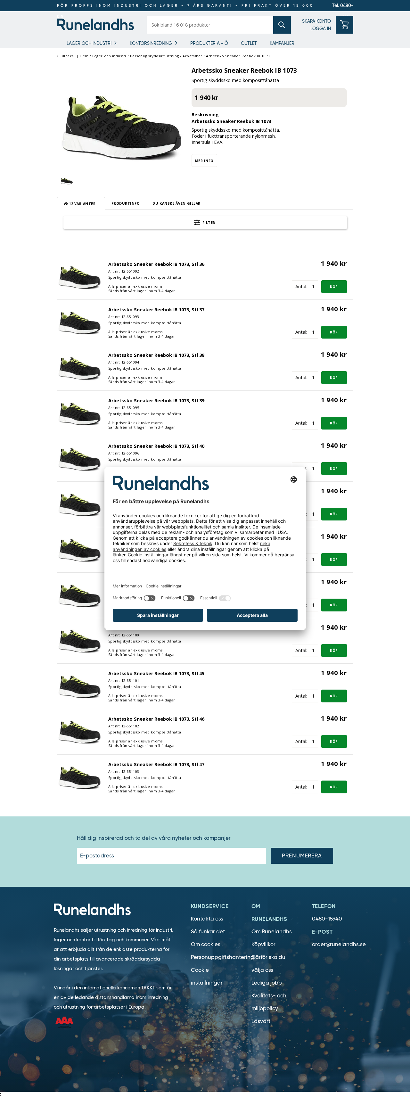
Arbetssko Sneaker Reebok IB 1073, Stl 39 (156, 400)
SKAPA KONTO (316, 21)
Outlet (249, 43)
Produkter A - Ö (209, 43)
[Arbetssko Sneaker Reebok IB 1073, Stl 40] (79, 458)
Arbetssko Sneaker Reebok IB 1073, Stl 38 (156, 355)
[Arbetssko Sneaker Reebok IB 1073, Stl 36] (79, 277)
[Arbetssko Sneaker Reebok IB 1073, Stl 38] (79, 367)
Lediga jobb (266, 982)
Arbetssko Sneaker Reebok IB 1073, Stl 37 (156, 310)
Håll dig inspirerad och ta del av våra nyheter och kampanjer (154, 838)
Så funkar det (208, 931)
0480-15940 (327, 918)
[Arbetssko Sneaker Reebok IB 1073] (121, 126)
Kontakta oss (207, 918)
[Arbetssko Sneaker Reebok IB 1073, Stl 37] (79, 322)
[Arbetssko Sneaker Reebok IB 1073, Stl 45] (79, 686)
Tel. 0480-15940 (342, 7)
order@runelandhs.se (339, 944)
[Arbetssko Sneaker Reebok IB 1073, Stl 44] (79, 640)
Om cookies (205, 944)
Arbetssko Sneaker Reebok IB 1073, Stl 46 (156, 719)
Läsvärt (260, 1021)
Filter (208, 222)
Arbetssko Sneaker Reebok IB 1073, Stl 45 (156, 673)
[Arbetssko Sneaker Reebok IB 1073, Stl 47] (79, 777)
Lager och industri (89, 43)
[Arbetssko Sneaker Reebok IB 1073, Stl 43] (79, 595)
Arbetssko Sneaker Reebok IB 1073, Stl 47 (156, 764)
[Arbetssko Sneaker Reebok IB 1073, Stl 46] (79, 731)
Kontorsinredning (151, 43)
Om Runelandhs (271, 931)
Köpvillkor (263, 944)
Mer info (204, 160)
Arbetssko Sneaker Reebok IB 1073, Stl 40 (156, 446)
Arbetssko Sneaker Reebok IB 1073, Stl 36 (156, 264)
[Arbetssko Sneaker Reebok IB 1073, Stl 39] (79, 413)
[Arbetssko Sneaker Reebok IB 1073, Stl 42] (79, 549)
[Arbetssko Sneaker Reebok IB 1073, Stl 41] (79, 504)
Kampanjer (282, 43)
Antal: (301, 286)
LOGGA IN (320, 28)
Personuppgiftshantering (222, 957)
